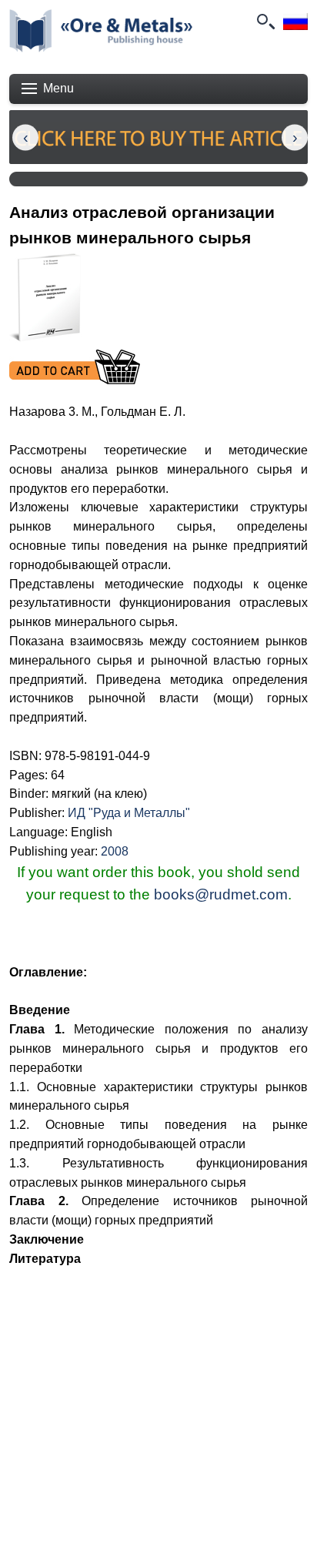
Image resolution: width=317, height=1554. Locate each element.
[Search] (264, 21)
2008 (114, 851)
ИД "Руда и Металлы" (129, 812)
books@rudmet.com (221, 894)
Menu (58, 88)
